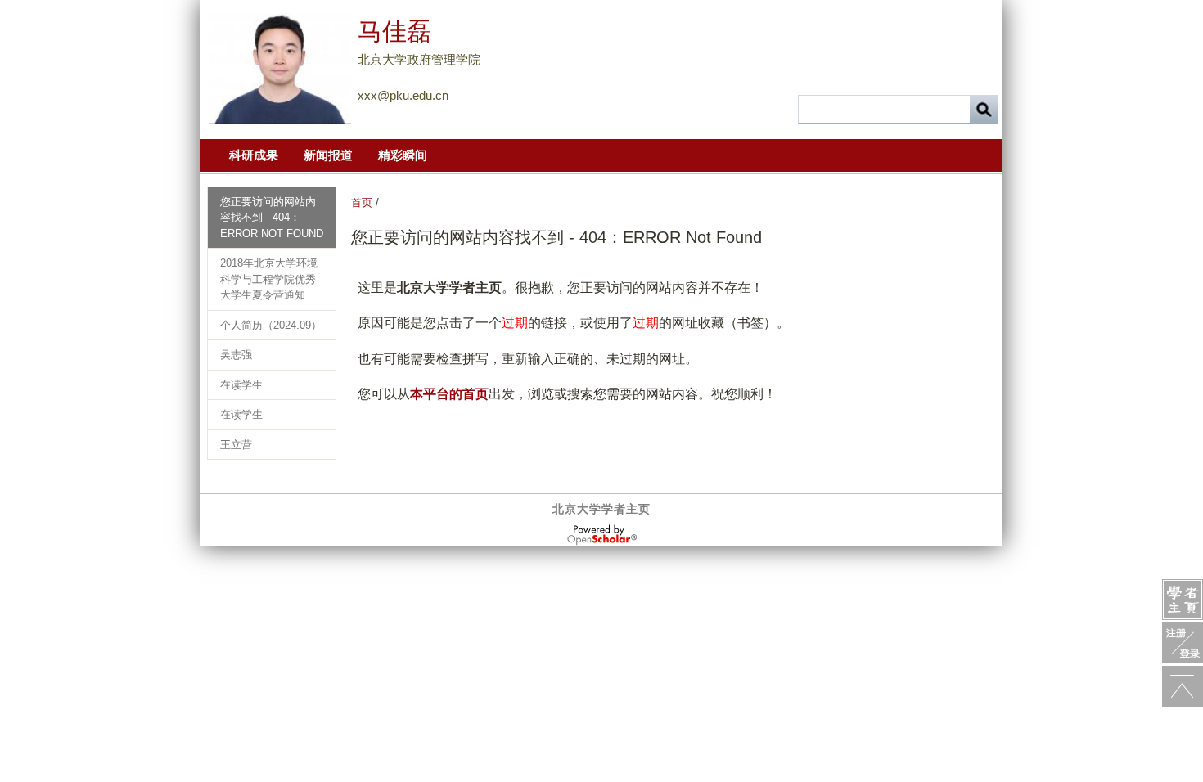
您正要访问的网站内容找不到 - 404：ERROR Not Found (271, 218)
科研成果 (253, 155)
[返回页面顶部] (1182, 686)
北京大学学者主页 (601, 508)
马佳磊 (394, 31)
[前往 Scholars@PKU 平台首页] (1182, 599)
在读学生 (241, 385)
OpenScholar (602, 535)
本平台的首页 (449, 394)
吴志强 (236, 354)
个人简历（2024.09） (271, 325)
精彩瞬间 (402, 155)
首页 (361, 202)
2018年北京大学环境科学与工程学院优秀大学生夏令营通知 (269, 279)
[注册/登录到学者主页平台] (1182, 642)
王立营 (236, 444)
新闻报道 (328, 155)
